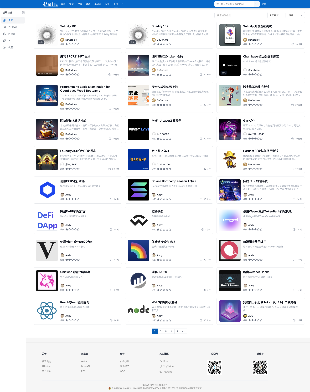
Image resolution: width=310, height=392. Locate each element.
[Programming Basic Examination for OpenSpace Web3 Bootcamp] (47, 95)
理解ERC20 (159, 272)
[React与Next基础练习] (47, 311)
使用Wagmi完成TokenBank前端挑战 (267, 211)
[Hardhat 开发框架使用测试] (230, 159)
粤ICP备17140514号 (152, 388)
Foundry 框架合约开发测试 (78, 151)
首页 (63, 4)
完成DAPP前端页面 (73, 211)
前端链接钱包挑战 (163, 241)
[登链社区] (50, 4)
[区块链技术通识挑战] (47, 129)
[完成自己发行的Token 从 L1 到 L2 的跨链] (230, 311)
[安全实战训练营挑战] (138, 95)
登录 (264, 4)
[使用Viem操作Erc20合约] (47, 250)
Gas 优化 (249, 120)
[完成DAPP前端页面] (47, 220)
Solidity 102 (160, 26)
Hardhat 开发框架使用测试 (260, 151)
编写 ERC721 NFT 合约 (75, 56)
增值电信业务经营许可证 (190, 388)
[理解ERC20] (138, 280)
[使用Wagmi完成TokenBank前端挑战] (230, 220)
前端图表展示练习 (254, 241)
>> (183, 331)
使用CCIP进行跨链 (72, 181)
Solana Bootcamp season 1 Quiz (174, 181)
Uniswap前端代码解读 (75, 272)
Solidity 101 (68, 26)
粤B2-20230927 (170, 388)
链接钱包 (157, 211)
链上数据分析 (160, 151)
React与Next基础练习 (74, 302)
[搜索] (256, 4)
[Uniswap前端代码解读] (47, 280)
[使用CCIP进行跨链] (47, 190)
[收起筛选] (23, 12)
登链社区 (154, 384)
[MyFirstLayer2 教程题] (138, 129)
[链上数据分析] (138, 159)
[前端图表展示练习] (230, 250)
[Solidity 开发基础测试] (230, 35)
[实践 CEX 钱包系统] (230, 190)
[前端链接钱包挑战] (138, 250)
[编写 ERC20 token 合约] (138, 65)
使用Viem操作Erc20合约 (76, 241)
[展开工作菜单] (122, 4)
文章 (71, 4)
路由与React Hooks (256, 272)
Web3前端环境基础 (164, 302)
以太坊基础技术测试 (256, 86)
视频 (80, 4)
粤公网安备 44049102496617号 (127, 388)
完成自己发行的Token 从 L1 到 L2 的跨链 (269, 302)
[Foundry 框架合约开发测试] (47, 159)
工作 (116, 4)
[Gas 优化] (230, 129)
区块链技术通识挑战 (73, 120)
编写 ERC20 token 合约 (167, 56)
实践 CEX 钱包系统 (255, 181)
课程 (88, 4)
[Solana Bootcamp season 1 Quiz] (138, 190)
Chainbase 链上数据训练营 (261, 56)
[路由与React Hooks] (230, 280)
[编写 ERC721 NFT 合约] (47, 65)
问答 (107, 4)
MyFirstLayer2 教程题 (166, 120)
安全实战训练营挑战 (165, 86)
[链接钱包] (138, 220)
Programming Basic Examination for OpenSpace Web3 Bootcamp (85, 88)
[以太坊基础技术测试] (230, 95)
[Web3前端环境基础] (138, 311)
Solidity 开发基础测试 (257, 26)
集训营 (97, 4)
